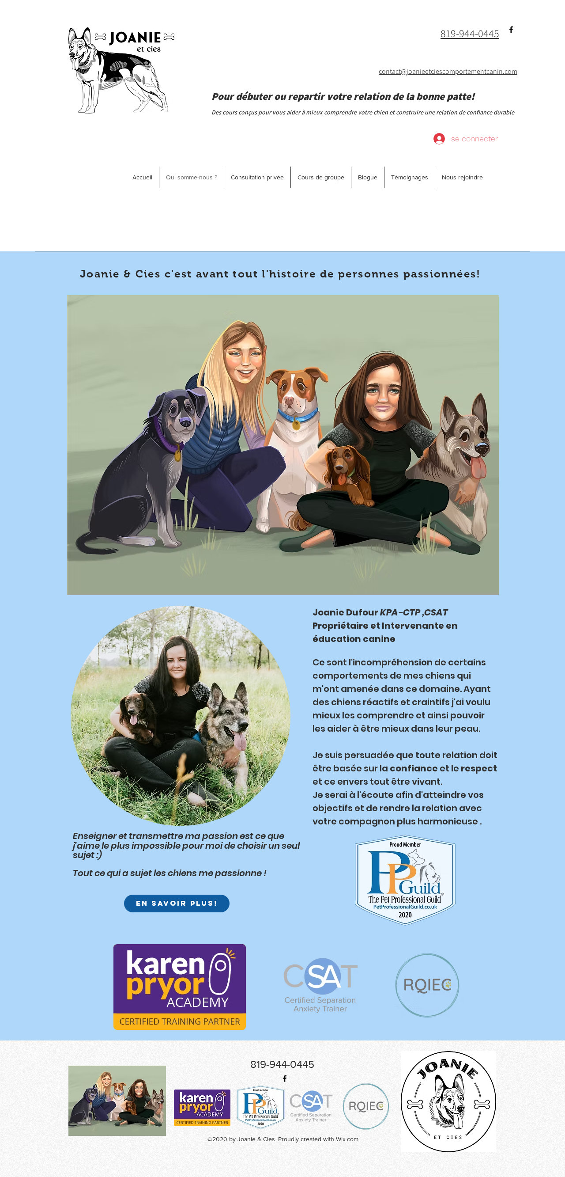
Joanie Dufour (380, 612)
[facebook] (511, 29)
